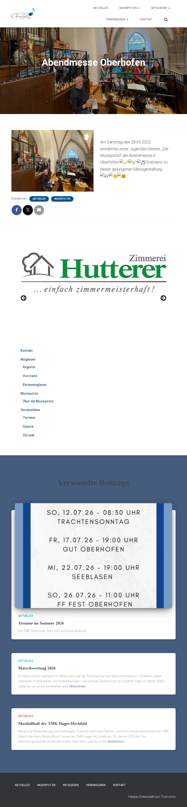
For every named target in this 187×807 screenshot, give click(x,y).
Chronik (28, 435)
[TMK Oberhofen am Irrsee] (23, 13)
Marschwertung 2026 (37, 668)
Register (29, 367)
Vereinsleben (116, 19)
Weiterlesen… (78, 686)
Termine (29, 417)
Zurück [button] (24, 298)
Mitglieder (159, 8)
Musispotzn (128, 8)
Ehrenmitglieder (35, 385)
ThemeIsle (168, 797)
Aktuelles (100, 8)
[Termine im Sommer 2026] (93, 555)
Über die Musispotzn (38, 401)
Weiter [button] (163, 298)
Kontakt (146, 19)
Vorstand (30, 376)
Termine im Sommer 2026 (41, 623)
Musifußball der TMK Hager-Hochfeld (52, 723)
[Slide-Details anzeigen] (93, 294)
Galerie (28, 426)
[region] (93, 299)
